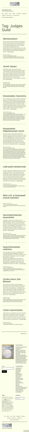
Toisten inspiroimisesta (12, 310)
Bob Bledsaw (10, 299)
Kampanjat (4, 15)
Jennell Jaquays (10, 66)
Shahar (9, 408)
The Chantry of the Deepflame (16, 157)
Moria (23, 155)
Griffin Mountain (22, 85)
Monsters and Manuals (21, 269)
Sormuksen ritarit (9, 157)
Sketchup (23, 156)
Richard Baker (20, 156)
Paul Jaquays (20, 86)
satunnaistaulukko (22, 237)
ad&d (6, 235)
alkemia (13, 56)
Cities (11, 235)
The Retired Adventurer (19, 379)
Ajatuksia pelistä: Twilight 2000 (20, 354)
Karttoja (15, 184)
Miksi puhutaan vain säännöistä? (21, 352)
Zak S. (13, 270)
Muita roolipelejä (12, 204)
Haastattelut (24, 13)
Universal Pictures (5, 120)
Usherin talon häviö (11, 120)
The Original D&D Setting (20, 390)
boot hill (5, 398)
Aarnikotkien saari (7, 84)
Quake (24, 86)
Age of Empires (13, 84)
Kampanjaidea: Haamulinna (14, 96)
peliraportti (6, 407)
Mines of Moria (17, 155)
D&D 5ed (16, 56)
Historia (9, 83)
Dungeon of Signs (18, 381)
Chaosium (8, 235)
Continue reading (10, 51)
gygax (3, 404)
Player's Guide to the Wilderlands (18, 324)
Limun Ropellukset (6, 9)
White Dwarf (18, 158)
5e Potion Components (8, 56)
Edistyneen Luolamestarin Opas (10, 402)
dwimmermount (4, 402)
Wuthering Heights (17, 120)
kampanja (11, 234)
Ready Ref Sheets (11, 57)
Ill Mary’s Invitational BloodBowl (7, 17)
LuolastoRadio (18, 13)
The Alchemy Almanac (21, 57)
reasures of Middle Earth (13, 156)
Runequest (4, 87)
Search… (3, 366)
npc (17, 86)
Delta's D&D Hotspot (19, 374)
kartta (3, 406)
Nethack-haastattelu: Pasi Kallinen (21, 362)
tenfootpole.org (18, 371)
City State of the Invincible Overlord (17, 268)
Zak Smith (17, 238)
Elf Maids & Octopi (18, 373)
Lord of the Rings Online (12, 154)
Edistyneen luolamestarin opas (20, 351)
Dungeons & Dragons (17, 300)
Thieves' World (10, 238)
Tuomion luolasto (16, 15)
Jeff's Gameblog (18, 370)
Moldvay (21, 155)
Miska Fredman (6, 406)
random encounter (12, 236)
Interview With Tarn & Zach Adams (21, 346)
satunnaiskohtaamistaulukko (15, 237)
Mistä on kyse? (9, 15)
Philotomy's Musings (19, 386)
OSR (12, 406)
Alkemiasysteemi (10, 39)
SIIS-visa (12, 408)
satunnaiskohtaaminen (8, 237)
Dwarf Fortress (10, 401)
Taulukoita (15, 55)
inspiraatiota (12, 184)
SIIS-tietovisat (18, 353)
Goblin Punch (18, 372)
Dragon (15, 235)
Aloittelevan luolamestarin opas (21, 350)
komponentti (5, 57)
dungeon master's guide (9, 300)
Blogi (3, 13)
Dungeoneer (8, 85)
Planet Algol (17, 385)
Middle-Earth (22, 154)
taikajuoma (16, 57)
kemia (22, 56)
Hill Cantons (17, 380)
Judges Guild (19, 56)
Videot (10, 13)
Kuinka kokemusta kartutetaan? (21, 358)
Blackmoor (3, 398)
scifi (5, 206)
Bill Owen (6, 299)
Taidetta (13, 13)
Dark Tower (4, 85)
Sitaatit (16, 204)
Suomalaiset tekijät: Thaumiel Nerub (21, 359)
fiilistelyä (9, 184)
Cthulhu (13, 398)
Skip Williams (5, 157)
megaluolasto (18, 154)
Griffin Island (17, 85)
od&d (10, 406)
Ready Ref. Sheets (17, 236)
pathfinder (3, 407)
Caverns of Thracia (18, 84)
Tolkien (15, 158)
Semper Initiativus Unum (19, 382)
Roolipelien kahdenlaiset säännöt (21, 357)
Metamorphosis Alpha (6, 236)
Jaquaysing (6, 86)
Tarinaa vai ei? (18, 349)
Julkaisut (6, 13)
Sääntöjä (12, 55)
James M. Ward (11, 205)
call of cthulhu (10, 398)
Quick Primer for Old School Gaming (21, 387)
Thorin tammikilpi (11, 158)
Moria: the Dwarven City (6, 156)
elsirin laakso (4, 403)
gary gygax (8, 403)
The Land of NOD (5, 238)
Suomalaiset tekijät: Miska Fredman (21, 360)
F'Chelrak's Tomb (12, 85)
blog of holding (7, 268)
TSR (5, 409)
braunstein (7, 398)
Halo (3, 86)
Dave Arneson (8, 399)
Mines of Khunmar (12, 155)
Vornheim (14, 238)
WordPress (10, 428)
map (4, 406)
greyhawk (11, 403)
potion (8, 57)
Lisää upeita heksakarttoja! (14, 167)
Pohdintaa (9, 55)
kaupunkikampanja (23, 235)
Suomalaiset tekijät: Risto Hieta (20, 361)
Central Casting (23, 84)
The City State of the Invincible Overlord (16, 301)
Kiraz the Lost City (5, 154)
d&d (12, 235)
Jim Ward (15, 205)
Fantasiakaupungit (5, 269)
